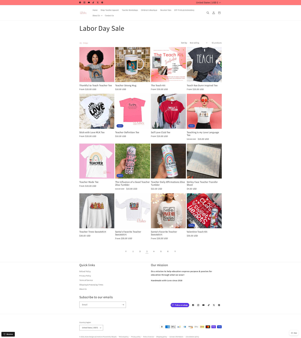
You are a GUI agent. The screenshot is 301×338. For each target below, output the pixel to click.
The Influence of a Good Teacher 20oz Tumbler (132, 183)
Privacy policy (136, 337)
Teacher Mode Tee (89, 182)
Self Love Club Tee (160, 132)
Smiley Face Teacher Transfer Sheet (202, 183)
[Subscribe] (123, 305)
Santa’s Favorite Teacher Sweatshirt (128, 233)
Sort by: (184, 43)
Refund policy (124, 337)
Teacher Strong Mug (125, 85)
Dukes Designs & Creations (94, 337)
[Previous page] (126, 251)
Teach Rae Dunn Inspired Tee (202, 85)
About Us (83, 289)
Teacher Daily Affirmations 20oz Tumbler (168, 183)
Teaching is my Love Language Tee (203, 134)
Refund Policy (85, 271)
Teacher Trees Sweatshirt (92, 231)
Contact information (176, 337)
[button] (97, 15)
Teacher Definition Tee (127, 132)
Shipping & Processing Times (91, 284)
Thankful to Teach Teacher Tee (95, 85)
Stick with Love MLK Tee (92, 132)
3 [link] (147, 251)
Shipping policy (161, 337)
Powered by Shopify (110, 337)
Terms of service (148, 337)
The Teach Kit (158, 85)
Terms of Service (86, 280)
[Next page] (175, 251)
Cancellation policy (192, 337)
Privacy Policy (85, 276)
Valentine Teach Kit (197, 231)
